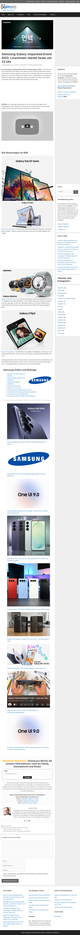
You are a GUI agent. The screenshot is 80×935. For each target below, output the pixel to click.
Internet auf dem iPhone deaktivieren (39, 895)
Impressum (61, 1)
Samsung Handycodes (13, 386)
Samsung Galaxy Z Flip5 (11, 352)
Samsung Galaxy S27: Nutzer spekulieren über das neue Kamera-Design (28, 609)
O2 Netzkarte (61, 229)
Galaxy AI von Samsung (14, 388)
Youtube (60, 333)
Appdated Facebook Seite (30, 801)
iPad (59, 309)
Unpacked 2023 (12, 827)
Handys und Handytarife (40, 14)
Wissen (60, 330)
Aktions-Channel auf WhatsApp (67, 92)
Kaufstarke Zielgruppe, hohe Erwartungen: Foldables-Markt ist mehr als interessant (67, 256)
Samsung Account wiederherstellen (17, 394)
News (78, 1)
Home (3, 14)
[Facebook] (24, 821)
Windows (60, 328)
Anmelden (27, 777)
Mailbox (60, 312)
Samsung (9, 826)
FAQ (29, 14)
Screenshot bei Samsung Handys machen (19, 390)
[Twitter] (27, 821)
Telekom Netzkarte (63, 224)
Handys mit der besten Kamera (63, 907)
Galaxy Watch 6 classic (13, 299)
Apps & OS (11, 14)
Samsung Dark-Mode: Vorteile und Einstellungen (21, 396)
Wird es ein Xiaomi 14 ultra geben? (12, 829)
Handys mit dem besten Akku (62, 900)
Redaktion (60, 320)
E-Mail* (6, 771)
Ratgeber (60, 317)
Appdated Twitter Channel (29, 803)
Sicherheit (60, 322)
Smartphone (21, 14)
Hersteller (60, 304)
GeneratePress (55, 932)
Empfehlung (61, 293)
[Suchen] (75, 192)
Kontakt (43, 1)
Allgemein (60, 288)
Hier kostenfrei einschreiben (66, 86)
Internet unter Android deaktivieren (39, 898)
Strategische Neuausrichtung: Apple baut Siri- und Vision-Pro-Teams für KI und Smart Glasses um (68, 249)
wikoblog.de (57, 916)
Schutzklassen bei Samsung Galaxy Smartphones (21, 392)
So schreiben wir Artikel (51, 1)
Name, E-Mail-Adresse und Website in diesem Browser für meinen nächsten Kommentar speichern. (25, 875)
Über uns (38, 1)
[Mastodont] (29, 821)
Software (60, 325)
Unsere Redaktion (30, 1)
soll (25, 301)
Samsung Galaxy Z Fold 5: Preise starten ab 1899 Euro (17, 831)
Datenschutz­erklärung (70, 1)
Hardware (52, 14)
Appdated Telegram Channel (30, 799)
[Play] (27, 126)
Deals (59, 290)
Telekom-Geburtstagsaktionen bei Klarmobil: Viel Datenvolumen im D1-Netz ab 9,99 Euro (67, 242)
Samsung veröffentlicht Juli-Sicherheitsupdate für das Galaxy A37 (26, 668)
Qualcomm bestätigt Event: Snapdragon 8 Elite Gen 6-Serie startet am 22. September (67, 262)
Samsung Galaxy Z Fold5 (11, 229)
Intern (59, 306)
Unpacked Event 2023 (22, 827)
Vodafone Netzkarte (63, 226)
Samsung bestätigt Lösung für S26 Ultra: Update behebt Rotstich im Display (68, 269)
